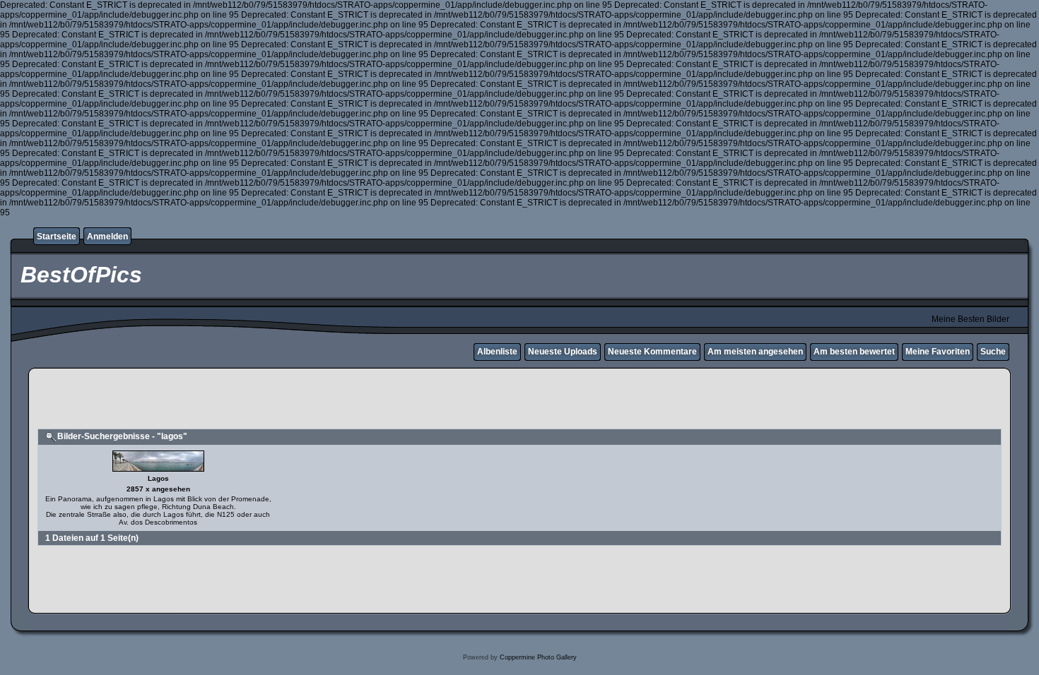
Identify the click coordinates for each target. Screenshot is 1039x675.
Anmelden (107, 236)
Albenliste (497, 352)
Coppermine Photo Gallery (538, 657)
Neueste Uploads (562, 352)
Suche (993, 352)
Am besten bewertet (854, 352)
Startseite (56, 236)
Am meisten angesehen (755, 352)
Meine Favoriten (937, 352)
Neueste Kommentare (652, 352)
